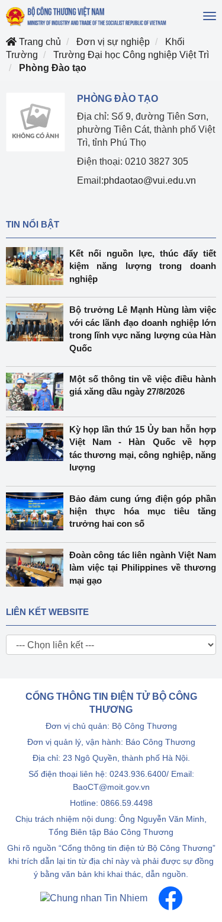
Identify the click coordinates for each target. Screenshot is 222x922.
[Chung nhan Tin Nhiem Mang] (93, 897)
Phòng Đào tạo (52, 68)
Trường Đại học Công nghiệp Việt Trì (131, 55)
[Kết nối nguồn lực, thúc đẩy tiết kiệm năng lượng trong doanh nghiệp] (37, 266)
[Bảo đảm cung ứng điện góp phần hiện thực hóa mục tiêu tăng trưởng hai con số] (37, 511)
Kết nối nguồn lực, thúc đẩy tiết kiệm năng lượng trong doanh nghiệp (143, 266)
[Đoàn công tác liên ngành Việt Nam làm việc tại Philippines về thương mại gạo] (37, 568)
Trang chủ (39, 42)
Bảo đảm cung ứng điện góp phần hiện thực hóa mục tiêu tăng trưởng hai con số (143, 511)
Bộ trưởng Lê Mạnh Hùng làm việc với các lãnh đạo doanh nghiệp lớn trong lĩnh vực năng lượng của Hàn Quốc (143, 329)
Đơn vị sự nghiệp (113, 42)
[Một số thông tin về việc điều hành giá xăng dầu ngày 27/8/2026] (37, 392)
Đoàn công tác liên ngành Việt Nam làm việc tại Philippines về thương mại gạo (143, 567)
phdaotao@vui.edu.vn (150, 180)
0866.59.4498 (127, 803)
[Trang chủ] (87, 16)
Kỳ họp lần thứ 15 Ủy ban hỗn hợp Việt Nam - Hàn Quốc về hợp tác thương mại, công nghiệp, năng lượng (143, 448)
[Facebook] (170, 897)
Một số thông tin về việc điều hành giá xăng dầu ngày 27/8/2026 (143, 385)
